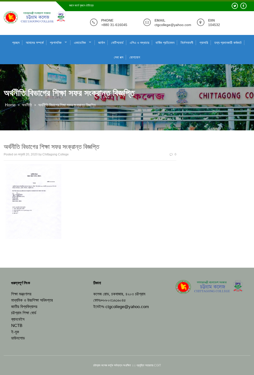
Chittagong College (55, 154)
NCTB (16, 325)
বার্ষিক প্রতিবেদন (165, 43)
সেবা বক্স (118, 57)
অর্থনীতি (27, 105)
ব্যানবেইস (18, 319)
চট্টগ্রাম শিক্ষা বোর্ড (23, 313)
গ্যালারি (203, 43)
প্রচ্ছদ (16, 43)
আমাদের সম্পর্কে (35, 43)
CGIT (157, 365)
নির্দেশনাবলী (187, 43)
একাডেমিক (80, 43)
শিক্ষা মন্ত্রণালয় (21, 294)
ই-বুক (15, 332)
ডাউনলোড (18, 338)
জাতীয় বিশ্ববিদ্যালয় (24, 306)
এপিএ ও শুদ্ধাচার (139, 43)
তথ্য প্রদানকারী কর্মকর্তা (228, 43)
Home (10, 105)
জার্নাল (101, 43)
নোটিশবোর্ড (117, 43)
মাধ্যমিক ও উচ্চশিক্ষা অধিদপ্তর (32, 300)
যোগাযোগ (134, 57)
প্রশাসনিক (56, 43)
